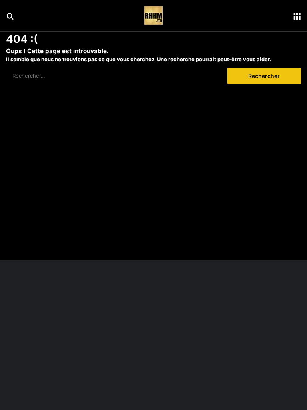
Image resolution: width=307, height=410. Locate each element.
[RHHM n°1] (153, 16)
